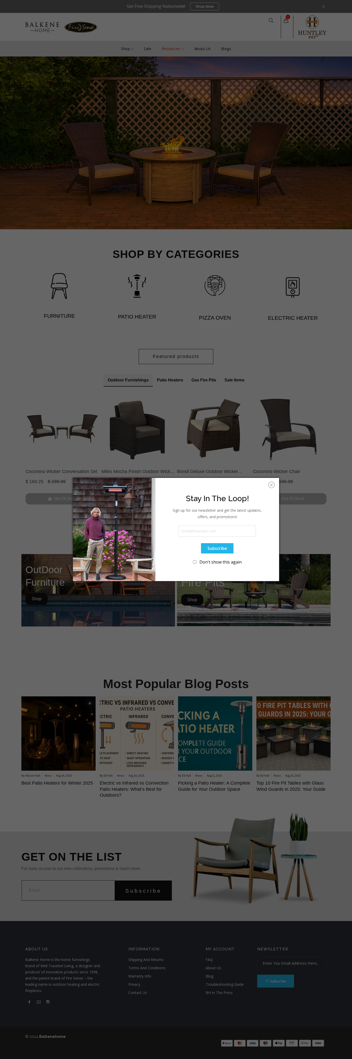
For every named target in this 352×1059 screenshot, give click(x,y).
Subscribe (217, 548)
